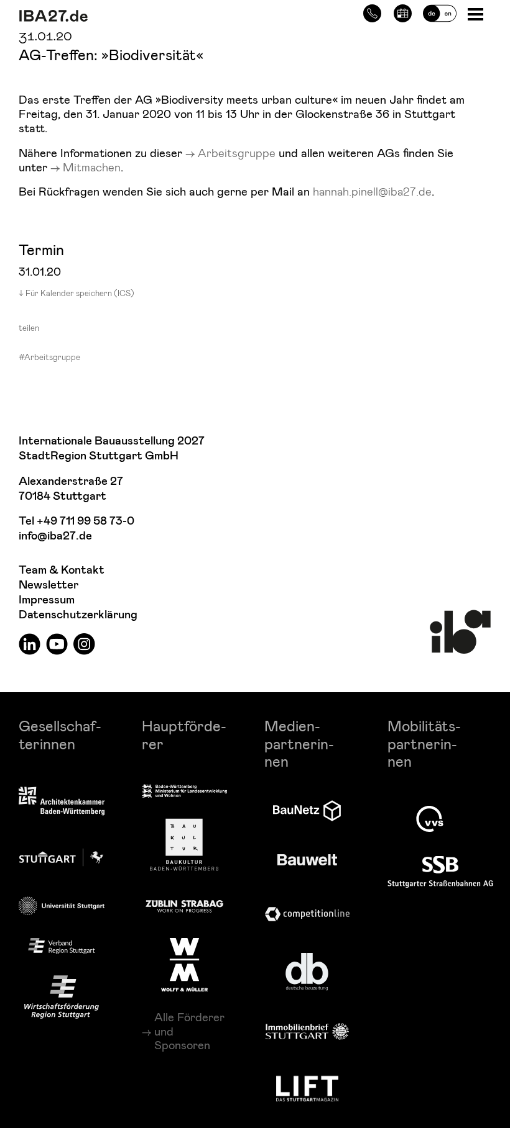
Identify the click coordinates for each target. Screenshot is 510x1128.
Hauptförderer (184, 734)
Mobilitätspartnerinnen (424, 743)
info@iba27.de (55, 536)
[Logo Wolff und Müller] (184, 964)
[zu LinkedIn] (29, 643)
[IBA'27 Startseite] (121, 16)
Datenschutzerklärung (78, 615)
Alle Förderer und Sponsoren (189, 1031)
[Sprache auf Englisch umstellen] (440, 11)
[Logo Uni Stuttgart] (61, 906)
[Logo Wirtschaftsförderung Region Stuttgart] (61, 997)
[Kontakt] (372, 11)
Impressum (47, 600)
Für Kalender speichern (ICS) (80, 293)
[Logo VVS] (429, 818)
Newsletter (48, 585)
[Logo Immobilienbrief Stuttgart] (307, 1031)
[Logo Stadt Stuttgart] (61, 857)
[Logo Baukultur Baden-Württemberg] (184, 844)
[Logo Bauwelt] (307, 860)
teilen (29, 328)
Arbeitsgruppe (238, 152)
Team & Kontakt (61, 570)
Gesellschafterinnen (60, 734)
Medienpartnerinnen (299, 743)
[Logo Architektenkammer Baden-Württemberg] (61, 801)
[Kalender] (403, 11)
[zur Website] (61, 946)
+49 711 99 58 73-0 (85, 521)
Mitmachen (92, 167)
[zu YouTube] (57, 643)
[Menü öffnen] (477, 13)
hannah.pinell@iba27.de (372, 191)
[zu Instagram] (84, 643)
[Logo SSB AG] (440, 872)
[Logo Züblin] (184, 904)
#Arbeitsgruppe (49, 357)
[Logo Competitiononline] (307, 914)
